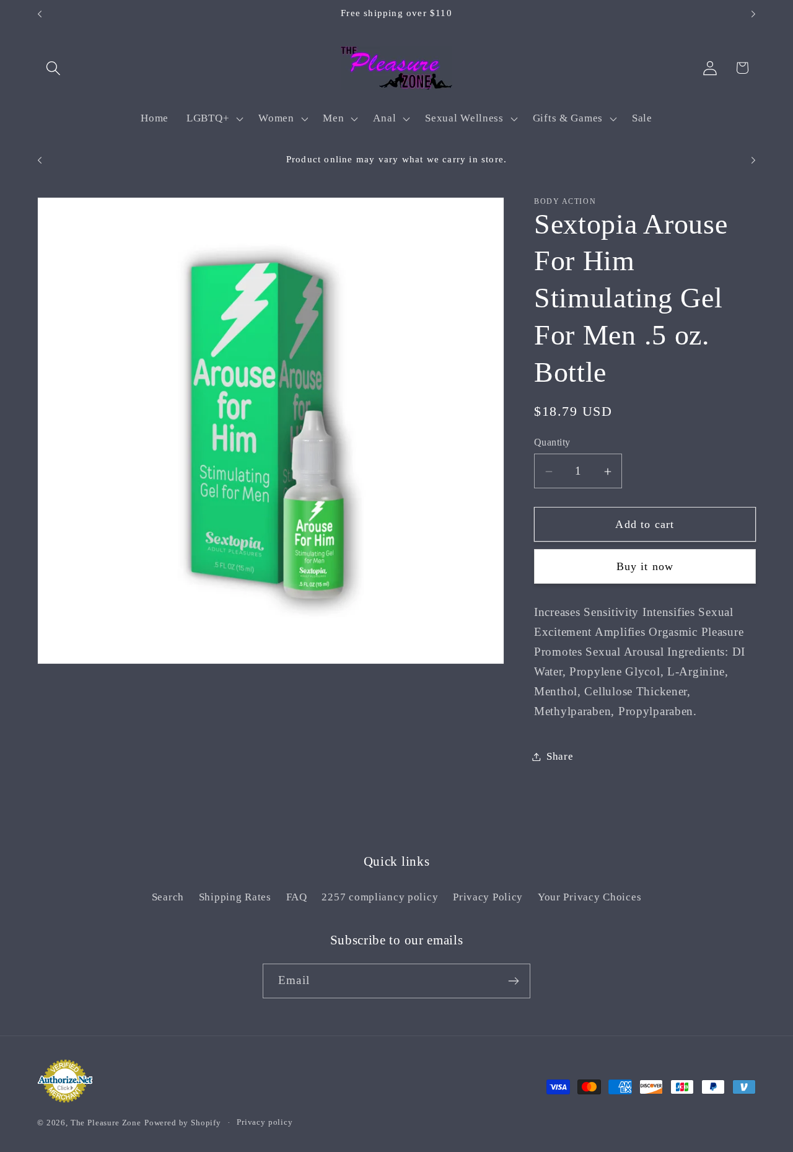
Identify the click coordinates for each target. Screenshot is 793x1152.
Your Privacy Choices (589, 897)
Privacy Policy (488, 897)
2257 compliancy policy (380, 897)
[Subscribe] (513, 981)
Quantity (552, 442)
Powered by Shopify (182, 1122)
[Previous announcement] (39, 14)
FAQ (296, 897)
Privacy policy (265, 1122)
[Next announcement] (753, 14)
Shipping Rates (235, 897)
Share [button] (560, 756)
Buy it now (645, 567)
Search (168, 897)
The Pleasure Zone (106, 1122)
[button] (53, 67)
